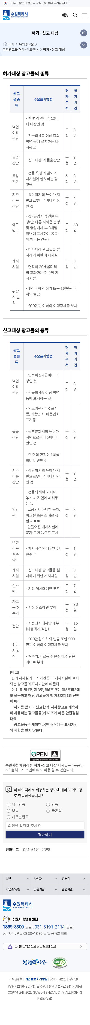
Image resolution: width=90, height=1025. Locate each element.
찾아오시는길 (58, 979)
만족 (54, 804)
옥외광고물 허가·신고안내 (20, 49)
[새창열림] (45, 756)
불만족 (56, 810)
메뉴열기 (84, 15)
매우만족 (18, 804)
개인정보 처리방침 (36, 979)
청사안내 (74, 979)
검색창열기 (75, 15)
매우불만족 (20, 816)
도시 (11, 44)
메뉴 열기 (83, 45)
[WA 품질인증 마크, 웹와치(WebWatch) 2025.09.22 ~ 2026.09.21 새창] (59, 963)
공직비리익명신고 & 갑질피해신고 (35, 946)
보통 (15, 810)
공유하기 (83, 32)
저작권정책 (15, 979)
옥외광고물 (26, 44)
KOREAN (65, 15)
